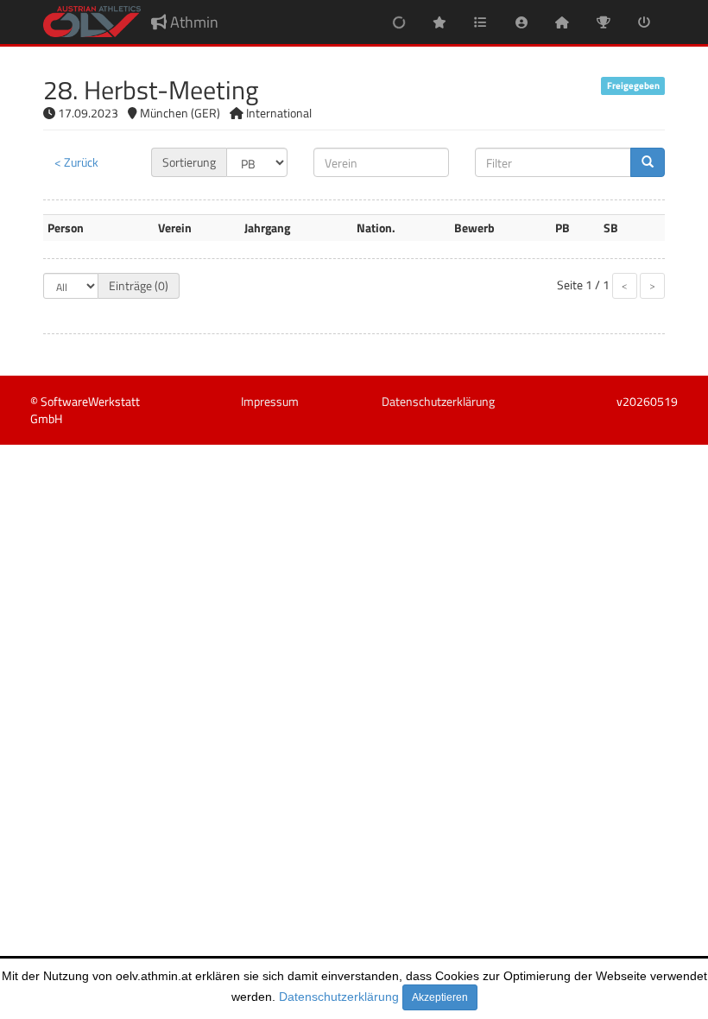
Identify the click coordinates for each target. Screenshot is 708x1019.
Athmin (192, 22)
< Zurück (76, 162)
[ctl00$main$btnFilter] (647, 162)
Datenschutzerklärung (339, 996)
